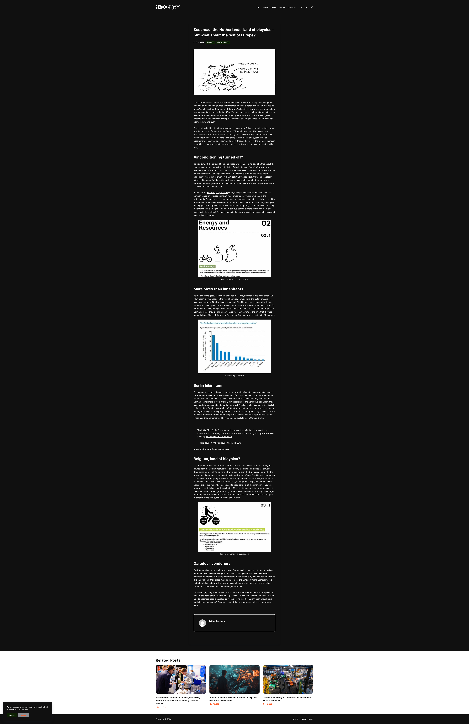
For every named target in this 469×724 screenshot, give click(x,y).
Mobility (210, 42)
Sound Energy (226, 131)
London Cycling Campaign (255, 580)
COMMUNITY (293, 7)
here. (196, 605)
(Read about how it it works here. (209, 137)
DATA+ (273, 7)
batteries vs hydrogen (204, 177)
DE (302, 7)
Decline (23, 715)
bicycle (218, 186)
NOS (229, 408)
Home (295, 719)
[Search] (312, 7)
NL (307, 7)
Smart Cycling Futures (217, 192)
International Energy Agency (223, 115)
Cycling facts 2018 (236, 376)
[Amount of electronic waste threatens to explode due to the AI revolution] (234, 679)
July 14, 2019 (235, 443)
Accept (12, 715)
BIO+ (258, 7)
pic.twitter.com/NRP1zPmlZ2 (219, 436)
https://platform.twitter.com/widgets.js (211, 449)
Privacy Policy (307, 719)
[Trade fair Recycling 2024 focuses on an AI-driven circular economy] (288, 679)
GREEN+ (282, 7)
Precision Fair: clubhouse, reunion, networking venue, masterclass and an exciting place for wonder (178, 700)
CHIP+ (265, 7)
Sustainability (223, 42)
